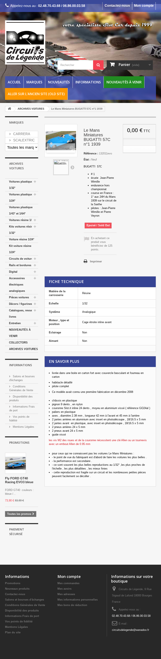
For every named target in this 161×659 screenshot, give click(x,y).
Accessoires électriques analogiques (17, 284)
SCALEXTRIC (23, 140)
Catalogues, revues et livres (23, 313)
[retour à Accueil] (9, 109)
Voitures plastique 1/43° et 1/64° (20, 210)
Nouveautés (59, 82)
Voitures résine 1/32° (22, 220)
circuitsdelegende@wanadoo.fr (130, 629)
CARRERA (21, 134)
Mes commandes (68, 583)
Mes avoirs (64, 588)
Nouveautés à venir (124, 82)
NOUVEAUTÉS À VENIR (20, 333)
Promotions (19, 443)
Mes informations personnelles (77, 599)
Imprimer (96, 261)
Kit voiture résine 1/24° (20, 249)
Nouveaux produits (17, 588)
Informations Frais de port (22, 616)
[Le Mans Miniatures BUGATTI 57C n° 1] (61, 167)
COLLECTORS (18, 342)
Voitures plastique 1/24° (20, 197)
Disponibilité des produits (22, 610)
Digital (13, 271)
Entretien (15, 323)
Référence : (91, 153)
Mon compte (144, 5)
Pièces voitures (19, 297)
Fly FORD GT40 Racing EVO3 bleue (19, 480)
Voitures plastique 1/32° (20, 184)
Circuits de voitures (21, 258)
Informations (88, 82)
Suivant (72, 167)
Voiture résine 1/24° (21, 239)
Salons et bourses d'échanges (24, 599)
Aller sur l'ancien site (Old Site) (36, 94)
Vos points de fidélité (18, 621)
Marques (34, 82)
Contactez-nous (117, 5)
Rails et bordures (20, 265)
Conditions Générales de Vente (25, 605)
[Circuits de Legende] (28, 42)
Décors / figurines (20, 303)
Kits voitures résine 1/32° (21, 229)
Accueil (14, 82)
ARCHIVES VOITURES (23, 349)
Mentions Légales (23, 426)
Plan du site (13, 632)
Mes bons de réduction (72, 605)
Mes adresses (66, 594)
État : (87, 159)
